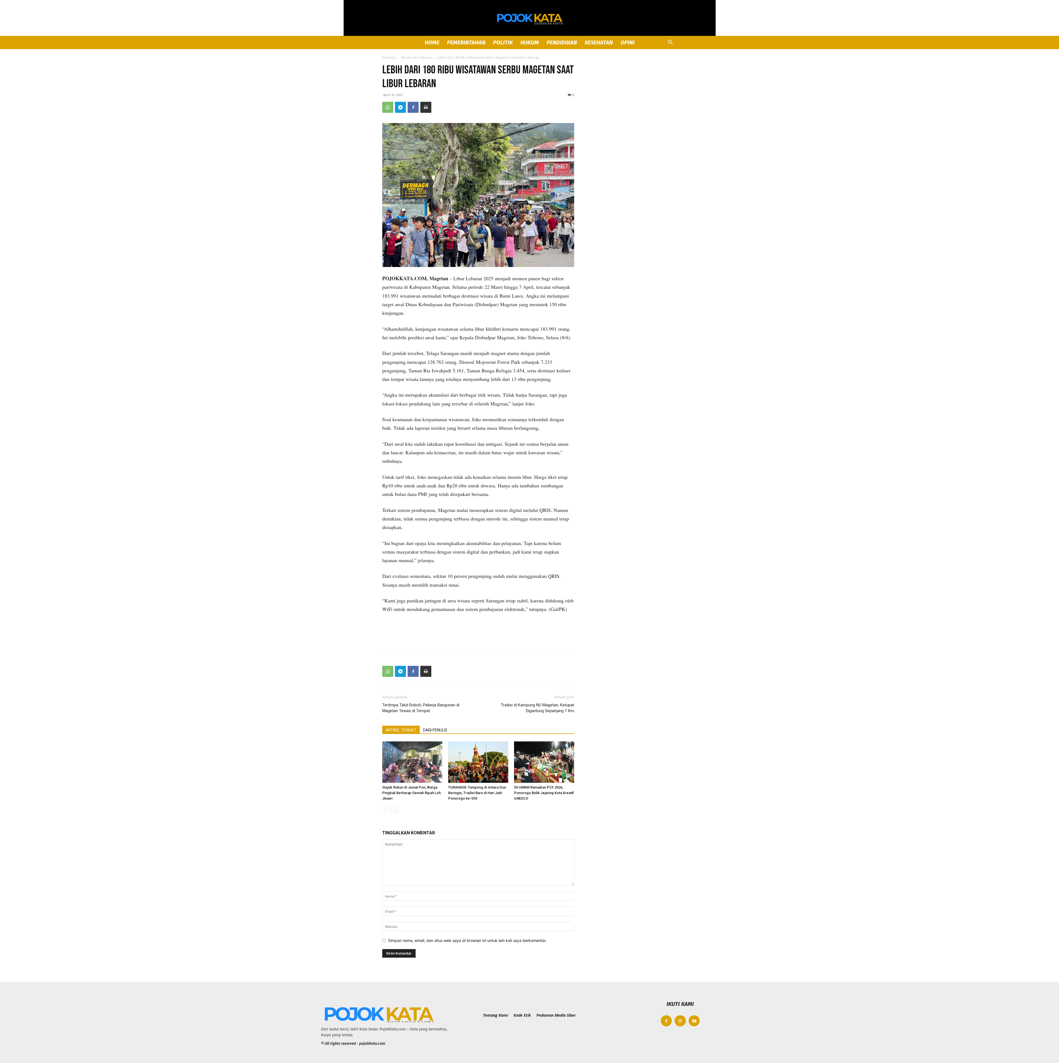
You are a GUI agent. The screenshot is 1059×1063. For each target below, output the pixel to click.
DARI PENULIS (435, 730)
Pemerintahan (466, 42)
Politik (503, 42)
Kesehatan (599, 42)
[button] (670, 43)
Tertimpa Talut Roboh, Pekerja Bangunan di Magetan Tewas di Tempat (420, 708)
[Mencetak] (425, 107)
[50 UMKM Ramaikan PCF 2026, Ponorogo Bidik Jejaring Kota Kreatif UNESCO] (544, 762)
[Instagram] (680, 1021)
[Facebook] (413, 107)
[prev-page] (385, 809)
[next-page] (394, 809)
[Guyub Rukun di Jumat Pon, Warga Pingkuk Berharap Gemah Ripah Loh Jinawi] (412, 762)
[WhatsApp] (387, 107)
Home (432, 42)
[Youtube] (694, 1021)
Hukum (529, 42)
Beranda (389, 57)
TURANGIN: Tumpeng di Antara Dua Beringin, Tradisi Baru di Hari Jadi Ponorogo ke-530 (477, 792)
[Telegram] (400, 107)
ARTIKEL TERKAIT (401, 730)
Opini (628, 42)
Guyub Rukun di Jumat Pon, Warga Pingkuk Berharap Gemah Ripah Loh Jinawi (411, 792)
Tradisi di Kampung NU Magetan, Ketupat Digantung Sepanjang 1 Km (537, 708)
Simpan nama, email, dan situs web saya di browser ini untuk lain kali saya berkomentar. (467, 940)
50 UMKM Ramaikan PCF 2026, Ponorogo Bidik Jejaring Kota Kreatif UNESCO (544, 792)
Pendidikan (562, 42)
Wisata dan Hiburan (416, 57)
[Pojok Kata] (529, 18)
